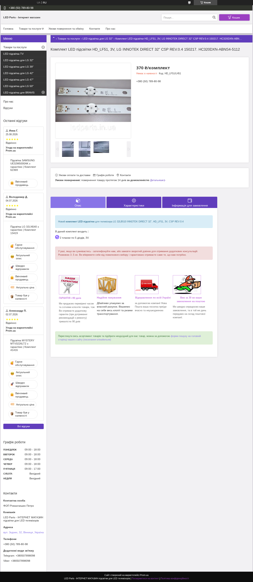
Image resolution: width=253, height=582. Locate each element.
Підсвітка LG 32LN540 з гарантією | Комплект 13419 (24, 230)
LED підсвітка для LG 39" (18, 66)
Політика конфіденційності (175, 578)
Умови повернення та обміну (66, 28)
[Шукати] (214, 17)
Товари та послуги (30, 28)
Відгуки (8, 108)
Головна (8, 28)
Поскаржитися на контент (145, 578)
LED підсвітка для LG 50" (18, 86)
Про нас (110, 28)
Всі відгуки (23, 426)
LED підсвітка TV (13, 53)
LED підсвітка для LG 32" (98, 38)
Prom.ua (144, 575)
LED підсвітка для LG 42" (18, 73)
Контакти (94, 28)
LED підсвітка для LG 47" (18, 79)
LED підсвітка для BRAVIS (18, 92)
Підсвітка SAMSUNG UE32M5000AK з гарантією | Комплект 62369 (23, 165)
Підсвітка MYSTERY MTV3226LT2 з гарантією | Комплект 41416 (23, 345)
